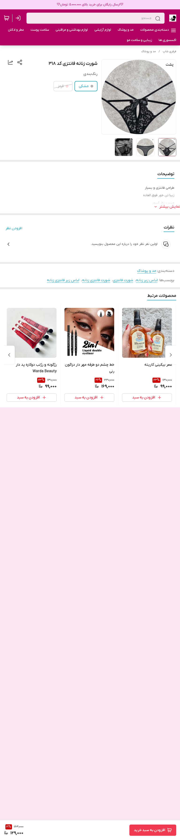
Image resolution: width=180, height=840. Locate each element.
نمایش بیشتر (169, 206)
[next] (9, 355)
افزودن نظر (14, 228)
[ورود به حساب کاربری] (19, 18)
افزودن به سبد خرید (149, 830)
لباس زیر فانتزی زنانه (63, 280)
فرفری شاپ (169, 51)
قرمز (61, 86)
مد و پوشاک (148, 51)
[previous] (170, 355)
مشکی (84, 86)
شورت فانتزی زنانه (96, 280)
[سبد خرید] (6, 18)
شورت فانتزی (123, 280)
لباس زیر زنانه (147, 280)
